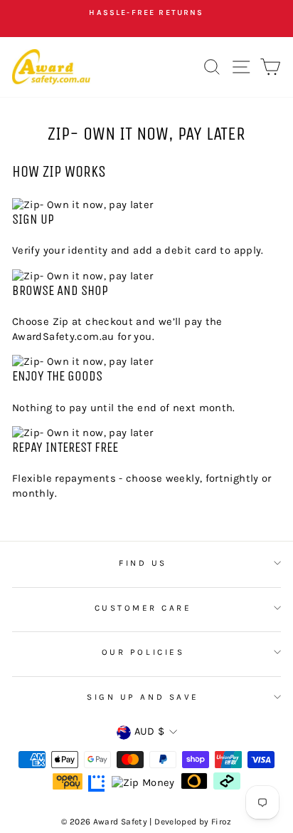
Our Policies (143, 652)
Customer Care (143, 608)
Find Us (143, 563)
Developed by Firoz (193, 822)
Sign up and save (143, 697)
